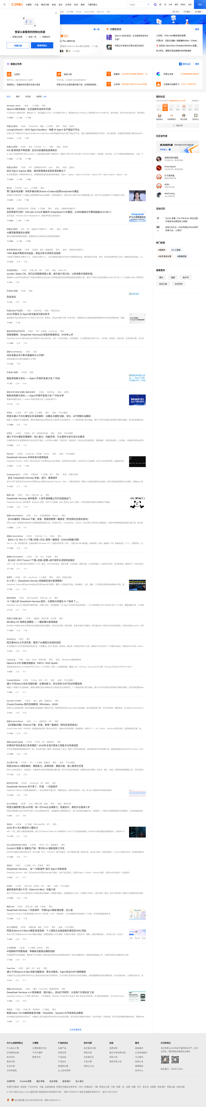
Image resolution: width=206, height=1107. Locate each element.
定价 (61, 4)
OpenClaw (11, 968)
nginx (50, 167)
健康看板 (139, 1065)
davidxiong (11, 639)
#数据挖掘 (181, 256)
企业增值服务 (141, 1052)
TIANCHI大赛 (89, 12)
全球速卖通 (50, 1086)
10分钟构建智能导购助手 (189, 74)
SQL (36, 515)
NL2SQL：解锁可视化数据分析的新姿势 (173, 50)
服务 (83, 4)
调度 (36, 906)
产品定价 (62, 1061)
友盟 (128, 1086)
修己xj (9, 187)
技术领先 (11, 1056)
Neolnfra (10, 453)
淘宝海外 (162, 1086)
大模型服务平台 (39, 1048)
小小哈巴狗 (11, 947)
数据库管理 (54, 988)
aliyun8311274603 (14, 700)
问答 (47, 270)
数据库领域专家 (170, 178)
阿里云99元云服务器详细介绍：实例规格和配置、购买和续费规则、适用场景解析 (78, 84)
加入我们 (80, 1081)
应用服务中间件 (40, 167)
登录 (200, 4)
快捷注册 (18, 45)
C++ (45, 146)
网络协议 (48, 700)
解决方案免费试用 (117, 1052)
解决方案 (45, 4)
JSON (37, 741)
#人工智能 (176, 249)
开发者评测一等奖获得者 (174, 160)
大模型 (29, 4)
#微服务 (161, 249)
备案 (176, 4)
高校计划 (113, 1056)
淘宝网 (23, 1086)
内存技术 (34, 474)
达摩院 (153, 1086)
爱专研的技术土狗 (14, 249)
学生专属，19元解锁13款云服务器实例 (71, 80)
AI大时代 (179, 283)
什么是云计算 (13, 1048)
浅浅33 (9, 824)
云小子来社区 (12, 803)
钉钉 (139, 1086)
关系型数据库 (45, 515)
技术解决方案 (90, 1048)
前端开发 (43, 721)
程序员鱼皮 (11, 597)
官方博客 (70, 12)
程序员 (40, 947)
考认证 (78, 12)
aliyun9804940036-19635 (17, 844)
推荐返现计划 (115, 1061)
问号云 (9, 412)
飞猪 (96, 1086)
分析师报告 (12, 1070)
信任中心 (139, 1070)
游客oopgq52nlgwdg (15, 741)
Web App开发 (32, 597)
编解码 (36, 618)
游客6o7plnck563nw (15, 515)
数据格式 (54, 844)
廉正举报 (40, 1081)
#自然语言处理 (164, 256)
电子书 (186, 277)
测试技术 (36, 1009)
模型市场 (36, 1056)
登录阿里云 (42, 45)
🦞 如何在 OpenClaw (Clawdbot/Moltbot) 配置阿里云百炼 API (177, 45)
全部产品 (62, 1048)
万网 (113, 1086)
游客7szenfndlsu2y (14, 351)
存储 (46, 803)
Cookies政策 (26, 1081)
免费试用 (62, 1052)
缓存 (41, 700)
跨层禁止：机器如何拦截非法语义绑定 (23, 84)
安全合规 (11, 1065)
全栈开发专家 (170, 187)
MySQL (55, 515)
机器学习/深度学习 (39, 229)
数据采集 (49, 249)
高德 (118, 1086)
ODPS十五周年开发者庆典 (191, 84)
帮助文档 (88, 1052)
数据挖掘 (32, 927)
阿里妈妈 (88, 1086)
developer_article (13, 105)
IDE (40, 270)
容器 (42, 126)
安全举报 (53, 1081)
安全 (30, 146)
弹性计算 (38, 803)
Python (46, 453)
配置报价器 (63, 1065)
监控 (41, 249)
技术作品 (37, 310)
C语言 (52, 536)
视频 (30, 290)
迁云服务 (139, 1056)
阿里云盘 (171, 1086)
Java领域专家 (170, 196)
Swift (27, 495)
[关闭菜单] (4, 4)
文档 (170, 4)
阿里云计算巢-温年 (14, 618)
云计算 (53, 618)
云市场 (68, 4)
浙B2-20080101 (71, 1091)
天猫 (41, 1086)
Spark (34, 659)
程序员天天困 (12, 783)
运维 (31, 412)
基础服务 (139, 1048)
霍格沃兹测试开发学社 (16, 331)
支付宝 (146, 1086)
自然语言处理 (22, 208)
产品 (36, 4)
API (30, 167)
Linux (26, 187)
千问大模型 (37, 1052)
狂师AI (9, 577)
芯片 (23, 229)
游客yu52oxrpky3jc (14, 988)
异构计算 (45, 618)
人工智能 (35, 105)
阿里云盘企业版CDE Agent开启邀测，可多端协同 (139, 84)
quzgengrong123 (13, 474)
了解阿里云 (92, 4)
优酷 (134, 1086)
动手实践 (60, 12)
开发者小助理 (12, 290)
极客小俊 (10, 208)
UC (123, 1086)
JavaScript (52, 331)
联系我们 (67, 1081)
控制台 (183, 4)
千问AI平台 (33, 1086)
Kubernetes (33, 126)
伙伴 (76, 4)
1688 (80, 1086)
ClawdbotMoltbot (13, 680)
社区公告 (163, 283)
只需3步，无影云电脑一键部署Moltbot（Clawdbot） (177, 40)
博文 (44, 105)
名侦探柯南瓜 (12, 270)
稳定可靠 (11, 1061)
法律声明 (11, 1081)
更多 (197, 29)
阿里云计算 (104, 1086)
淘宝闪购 (181, 1086)
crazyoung (11, 659)
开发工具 (33, 270)
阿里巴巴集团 (13, 1086)
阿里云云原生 (12, 126)
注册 (189, 4)
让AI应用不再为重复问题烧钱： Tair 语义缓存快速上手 (141, 74)
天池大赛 (88, 1061)
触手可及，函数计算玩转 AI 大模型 (20, 80)
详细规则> (195, 100)
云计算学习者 (12, 762)
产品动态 (62, 1056)
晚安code (10, 495)
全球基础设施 (13, 1052)
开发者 (33, 208)
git (42, 495)
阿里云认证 (89, 1065)
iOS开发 (37, 146)
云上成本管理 (64, 1070)
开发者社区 (89, 1056)
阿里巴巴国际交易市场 (66, 1086)
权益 (54, 4)
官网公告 (139, 1061)
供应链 (35, 249)
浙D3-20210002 (109, 1091)
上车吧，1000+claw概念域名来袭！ (171, 35)
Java (42, 556)
